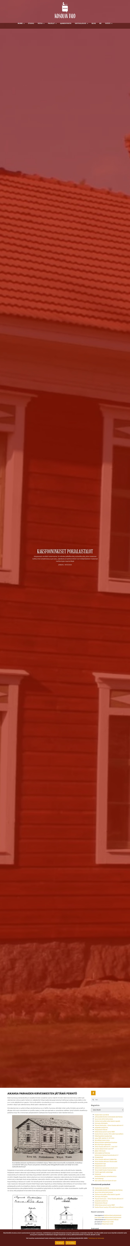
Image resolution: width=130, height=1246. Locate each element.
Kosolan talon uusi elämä (102, 1115)
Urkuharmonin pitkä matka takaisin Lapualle (107, 1121)
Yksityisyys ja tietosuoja (96, 1238)
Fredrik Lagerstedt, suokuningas (104, 1172)
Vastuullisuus (80, 23)
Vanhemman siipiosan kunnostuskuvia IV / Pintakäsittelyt (106, 1156)
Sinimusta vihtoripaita (101, 1123)
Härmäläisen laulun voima (102, 1140)
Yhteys (107, 23)
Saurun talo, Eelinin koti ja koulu (104, 1119)
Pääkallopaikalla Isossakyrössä (103, 1136)
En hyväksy (70, 1243)
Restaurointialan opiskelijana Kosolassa (106, 1142)
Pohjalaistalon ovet (100, 1166)
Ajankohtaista (65, 23)
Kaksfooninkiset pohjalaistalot (112, 1215)
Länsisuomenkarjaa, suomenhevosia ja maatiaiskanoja (105, 1177)
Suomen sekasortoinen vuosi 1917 (104, 1149)
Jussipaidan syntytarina (101, 1127)
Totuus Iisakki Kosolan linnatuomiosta (105, 1170)
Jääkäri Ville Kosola (100, 1151)
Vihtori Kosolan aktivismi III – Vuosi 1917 (106, 1147)
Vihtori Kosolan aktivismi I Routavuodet (106, 1161)
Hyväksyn (59, 1243)
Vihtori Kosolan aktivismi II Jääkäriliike (106, 1159)
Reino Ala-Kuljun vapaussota (103, 1144)
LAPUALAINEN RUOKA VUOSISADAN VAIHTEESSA (108, 1117)
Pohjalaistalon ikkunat (101, 1130)
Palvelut (51, 23)
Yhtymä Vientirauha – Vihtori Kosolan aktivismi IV (109, 1125)
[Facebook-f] (93, 1093)
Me (100, 23)
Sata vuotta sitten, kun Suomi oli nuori (105, 1181)
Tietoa (40, 23)
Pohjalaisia (98, 1174)
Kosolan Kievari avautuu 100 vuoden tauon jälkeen (109, 1134)
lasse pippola (98, 1217)
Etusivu (31, 23)
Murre (20, 23)
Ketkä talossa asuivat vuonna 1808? (105, 1132)
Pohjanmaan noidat (108, 1222)
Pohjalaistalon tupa (100, 1164)
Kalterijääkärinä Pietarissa (102, 1153)
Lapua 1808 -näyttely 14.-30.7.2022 (104, 1138)
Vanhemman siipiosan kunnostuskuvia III (106, 1168)
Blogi (94, 23)
